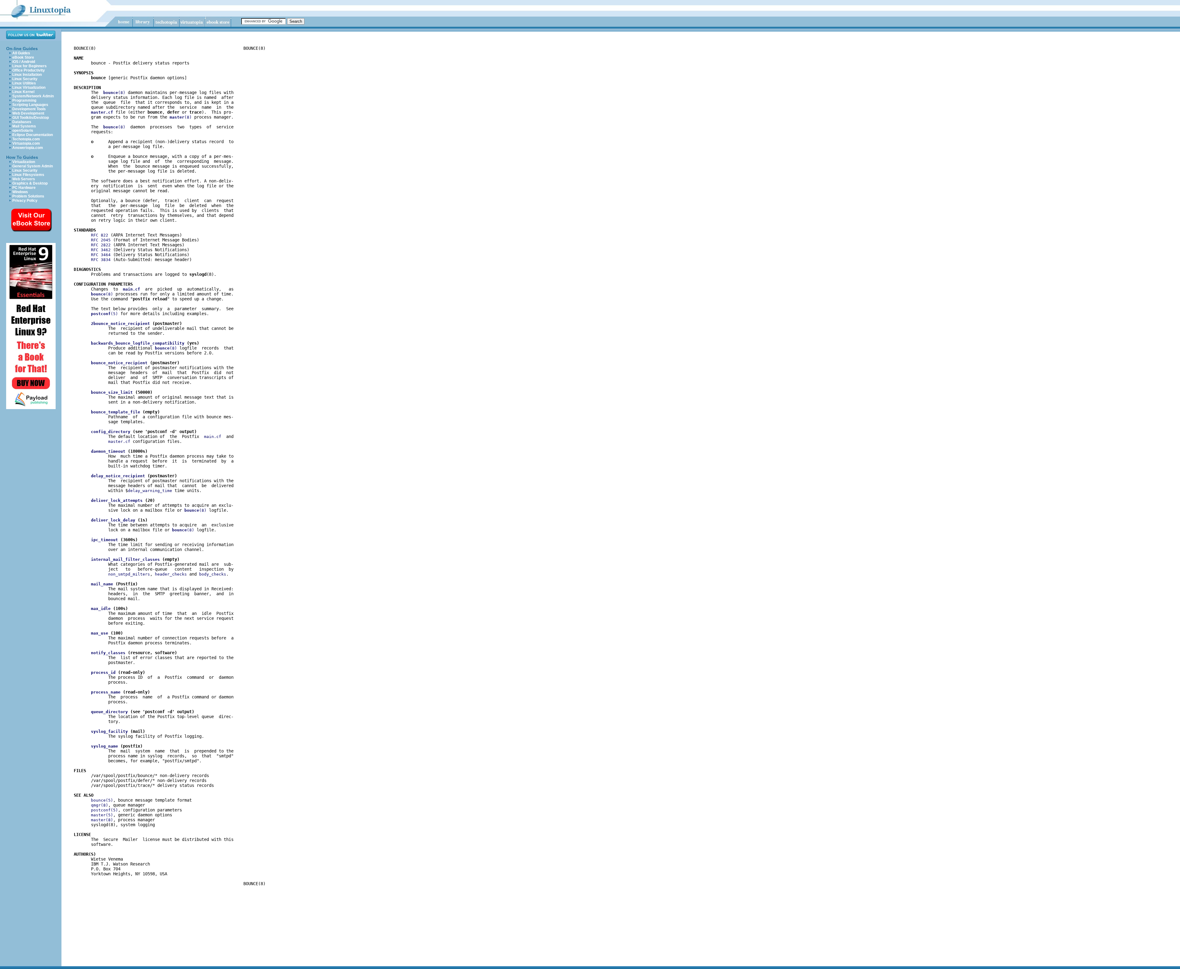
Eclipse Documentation (32, 135)
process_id (103, 672)
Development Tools (29, 109)
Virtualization (23, 162)
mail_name (102, 584)
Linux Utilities (24, 83)
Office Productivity (28, 70)
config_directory (110, 431)
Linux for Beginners (29, 66)
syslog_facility (109, 731)
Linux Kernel (23, 92)
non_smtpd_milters (129, 574)
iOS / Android (23, 62)
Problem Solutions (28, 196)
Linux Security (24, 79)
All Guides (21, 53)
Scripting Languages (30, 105)
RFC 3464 (101, 254)
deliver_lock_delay (113, 520)
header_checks (171, 574)
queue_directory (109, 711)
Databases (21, 122)
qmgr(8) (99, 805)
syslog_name (104, 746)
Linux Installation (27, 74)
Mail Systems (24, 126)
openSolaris (22, 130)
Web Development (28, 113)
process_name (105, 692)
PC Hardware (24, 188)
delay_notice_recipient (118, 476)
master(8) (102, 820)
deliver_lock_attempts (117, 500)
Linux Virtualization (28, 87)
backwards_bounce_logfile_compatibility (137, 343)
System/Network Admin (33, 96)
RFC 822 (99, 235)
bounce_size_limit (112, 392)
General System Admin (32, 166)
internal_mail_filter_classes (125, 559)
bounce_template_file (115, 412)
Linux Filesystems (28, 175)
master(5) (102, 815)
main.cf (212, 436)
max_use (99, 633)
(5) (104, 313)
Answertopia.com (27, 148)
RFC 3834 (101, 259)
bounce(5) (102, 800)
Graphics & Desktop (30, 183)
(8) (114, 92)
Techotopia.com (26, 139)
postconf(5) (104, 810)
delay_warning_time (150, 490)
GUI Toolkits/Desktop (30, 117)
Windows (20, 192)
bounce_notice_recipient (119, 363)
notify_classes (108, 653)
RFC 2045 (101, 240)
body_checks (212, 574)
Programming (24, 100)
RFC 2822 (101, 245)
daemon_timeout (108, 451)
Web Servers (23, 179)
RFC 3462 (101, 250)
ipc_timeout (104, 539)
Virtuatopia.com (26, 143)
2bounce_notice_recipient (120, 323)
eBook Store (23, 57)
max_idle (101, 608)
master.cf (119, 441)
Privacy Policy (24, 200)
